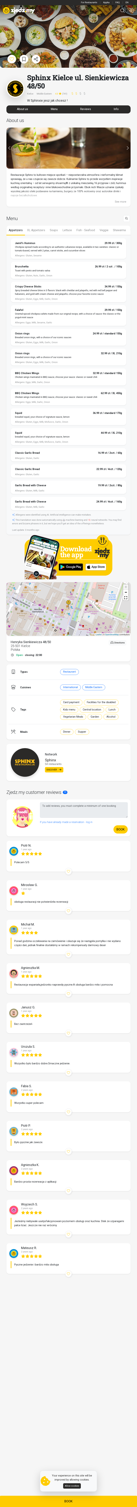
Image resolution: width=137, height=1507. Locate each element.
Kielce (30, 93)
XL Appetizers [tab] (36, 230)
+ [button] (126, 587)
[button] (125, 597)
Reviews (85, 109)
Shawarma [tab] (119, 230)
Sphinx (50, 760)
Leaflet (99, 634)
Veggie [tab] (104, 230)
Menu (54, 109)
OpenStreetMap (112, 634)
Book (68, 1501)
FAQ (117, 2)
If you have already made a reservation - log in (66, 822)
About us (22, 109)
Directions (119, 642)
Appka (106, 2)
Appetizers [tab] (16, 230)
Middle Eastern (93, 687)
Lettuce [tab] (67, 230)
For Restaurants (89, 2)
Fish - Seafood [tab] (85, 230)
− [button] (126, 592)
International (70, 687)
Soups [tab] (54, 230)
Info (116, 109)
